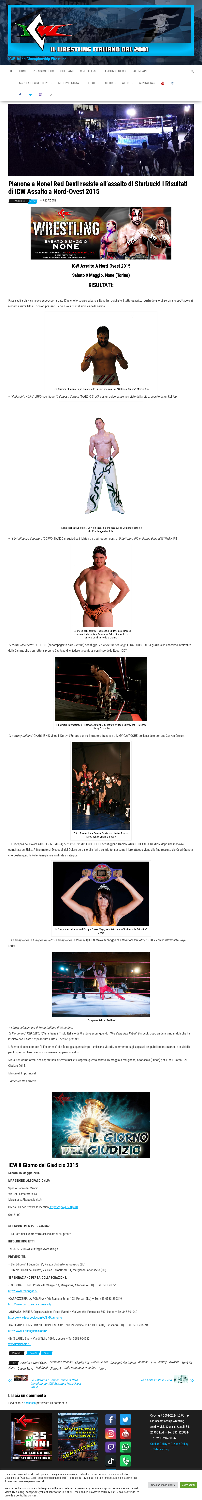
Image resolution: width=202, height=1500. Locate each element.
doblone (143, 1362)
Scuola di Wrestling (34, 83)
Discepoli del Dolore (123, 1363)
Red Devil (42, 1368)
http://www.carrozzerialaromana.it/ (29, 1304)
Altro (126, 83)
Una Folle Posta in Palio (156, 1380)
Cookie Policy (158, 1444)
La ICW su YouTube (163, 83)
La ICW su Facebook (21, 95)
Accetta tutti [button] (188, 1484)
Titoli (92, 83)
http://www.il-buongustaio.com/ (27, 1331)
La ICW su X (31, 95)
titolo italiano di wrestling (79, 1368)
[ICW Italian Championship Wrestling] (10, 71)
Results (33, 1353)
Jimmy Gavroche (168, 1362)
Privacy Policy (179, 1444)
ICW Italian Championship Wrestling (37, 58)
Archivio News (115, 71)
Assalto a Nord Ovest (33, 1363)
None (11, 1368)
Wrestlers (88, 71)
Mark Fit (186, 1363)
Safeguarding (161, 1449)
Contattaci (147, 83)
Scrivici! (51, 95)
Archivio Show (69, 83)
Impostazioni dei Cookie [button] (163, 1484)
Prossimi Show (43, 71)
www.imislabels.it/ (19, 1344)
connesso (30, 1403)
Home (23, 71)
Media (109, 83)
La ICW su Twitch (41, 95)
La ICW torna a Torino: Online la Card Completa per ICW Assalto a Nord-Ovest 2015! (55, 1383)
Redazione (49, 200)
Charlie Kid (82, 1363)
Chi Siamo (67, 71)
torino (102, 1368)
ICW (153, 1363)
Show (46, 1353)
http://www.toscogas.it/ (22, 1291)
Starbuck (55, 1368)
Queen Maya (25, 1368)
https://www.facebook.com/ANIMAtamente (35, 1317)
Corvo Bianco (99, 1362)
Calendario (140, 71)
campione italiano (61, 1362)
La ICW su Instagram (173, 83)
